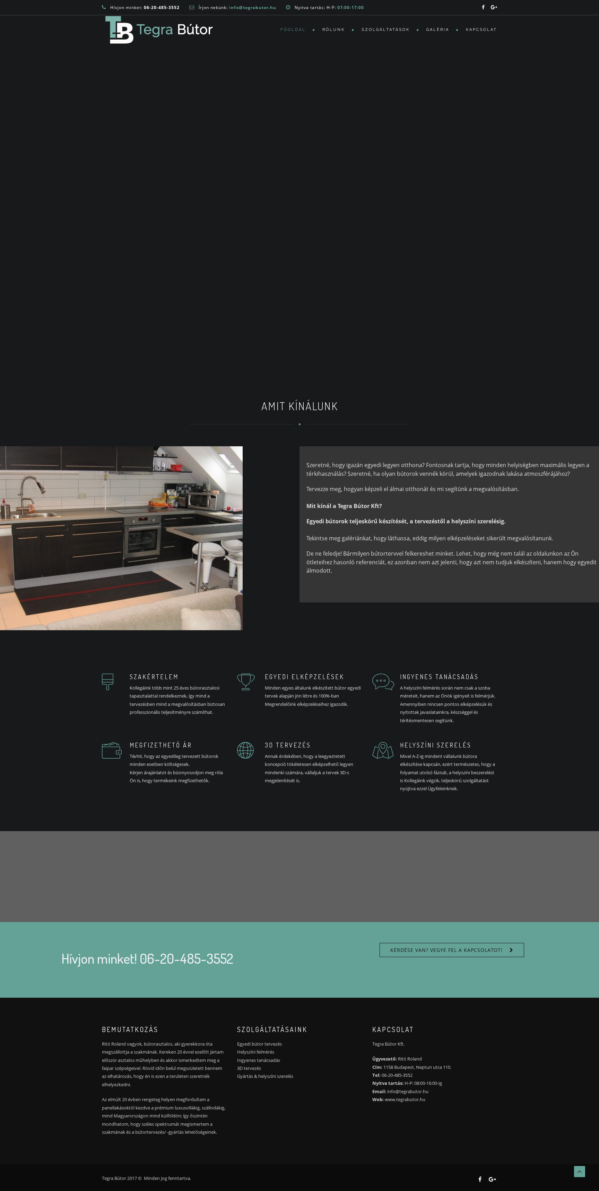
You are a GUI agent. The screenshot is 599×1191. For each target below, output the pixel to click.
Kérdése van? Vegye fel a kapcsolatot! (446, 950)
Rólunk (333, 29)
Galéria (437, 29)
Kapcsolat (481, 29)
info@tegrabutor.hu (407, 1091)
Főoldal (293, 29)
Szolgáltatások (386, 29)
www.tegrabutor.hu (405, 1099)
